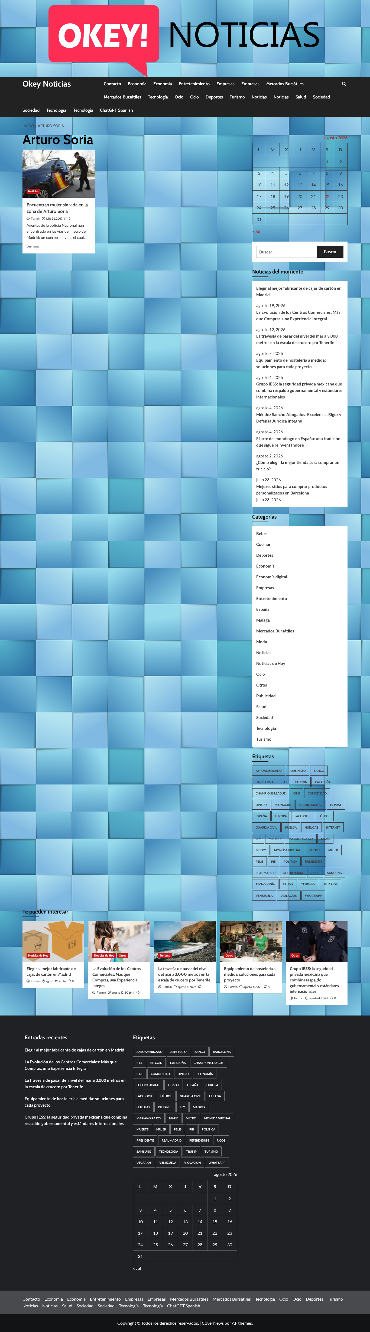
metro (261, 850)
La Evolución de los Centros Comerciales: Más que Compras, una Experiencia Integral (298, 315)
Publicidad (266, 695)
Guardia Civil (266, 827)
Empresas (225, 83)
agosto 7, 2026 (187, 987)
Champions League (270, 793)
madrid (275, 838)
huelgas (311, 827)
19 (286, 196)
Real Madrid (265, 873)
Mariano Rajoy (300, 838)
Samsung (334, 873)
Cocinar (263, 544)
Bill (284, 782)
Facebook (303, 816)
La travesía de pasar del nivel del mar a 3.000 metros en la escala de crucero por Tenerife (297, 339)
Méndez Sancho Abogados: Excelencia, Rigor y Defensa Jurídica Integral (298, 417)
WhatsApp (313, 895)
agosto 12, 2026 (122, 992)
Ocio (179, 97)
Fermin (35, 218)
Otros (261, 685)
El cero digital (310, 804)
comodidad (317, 793)
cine (296, 793)
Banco (319, 770)
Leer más (33, 246)
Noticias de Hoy (270, 663)
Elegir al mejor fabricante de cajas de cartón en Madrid (299, 291)
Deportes (214, 97)
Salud (301, 97)
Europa (281, 816)
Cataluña (323, 782)
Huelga (291, 827)
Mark (325, 838)
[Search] (344, 84)
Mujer (333, 850)
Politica (290, 861)
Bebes (262, 533)
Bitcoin (301, 782)
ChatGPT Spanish (116, 110)
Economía (137, 83)
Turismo (237, 97)
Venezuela (264, 895)
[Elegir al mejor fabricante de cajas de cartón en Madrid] (53, 941)
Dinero (261, 804)
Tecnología (158, 97)
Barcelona (265, 782)
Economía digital (271, 576)
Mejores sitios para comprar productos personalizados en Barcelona (291, 489)
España (263, 609)
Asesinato (298, 770)
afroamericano (269, 770)
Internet (333, 827)
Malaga (263, 620)
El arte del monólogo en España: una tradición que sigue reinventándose (298, 441)
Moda (261, 641)
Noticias (259, 97)
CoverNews (213, 1323)
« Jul (256, 231)
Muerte (314, 850)
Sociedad (321, 97)
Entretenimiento (194, 83)
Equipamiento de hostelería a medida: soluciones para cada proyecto (291, 363)
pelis (259, 861)
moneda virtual (287, 850)
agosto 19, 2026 (56, 981)
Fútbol (324, 816)
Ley (258, 838)
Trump (288, 884)
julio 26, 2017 (54, 218)
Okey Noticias (46, 84)
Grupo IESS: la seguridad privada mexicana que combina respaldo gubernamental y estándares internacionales (299, 390)
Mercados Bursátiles (285, 83)
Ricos (315, 873)
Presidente (313, 861)
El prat (336, 804)
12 (286, 184)
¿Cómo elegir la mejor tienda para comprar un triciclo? (297, 465)
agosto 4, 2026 (253, 987)
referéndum (293, 873)
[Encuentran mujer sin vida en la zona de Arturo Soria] (58, 174)
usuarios (330, 884)
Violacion (289, 895)
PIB (273, 861)
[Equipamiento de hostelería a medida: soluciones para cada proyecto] (251, 941)
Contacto (112, 83)
